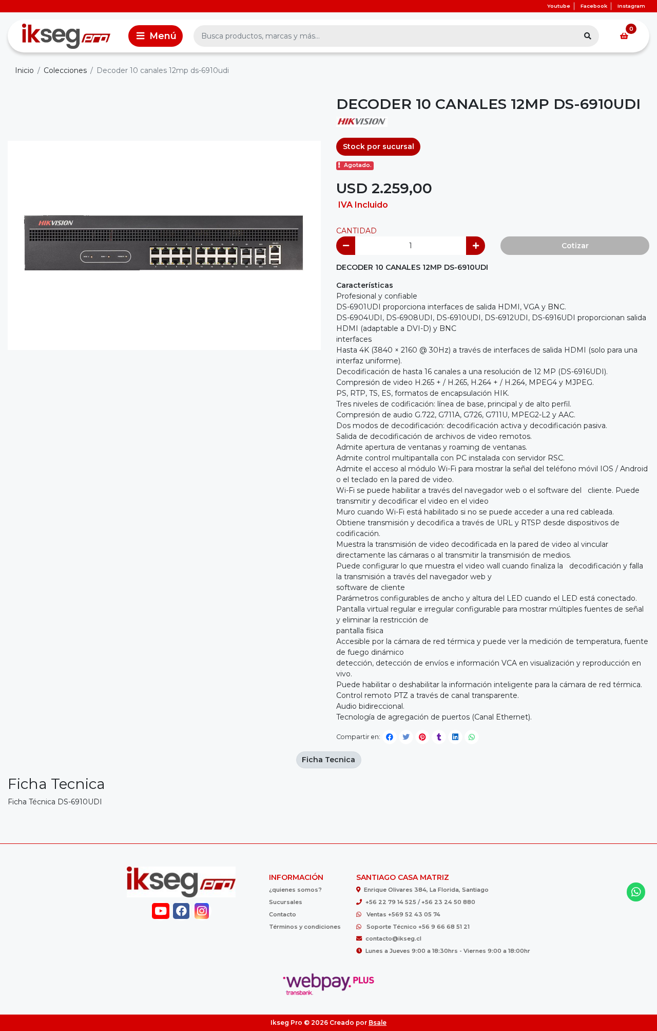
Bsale (378, 1022)
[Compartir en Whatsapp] (472, 737)
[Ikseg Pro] (66, 36)
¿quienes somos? (295, 889)
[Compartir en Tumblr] (439, 737)
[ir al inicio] (181, 882)
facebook (594, 6)
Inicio (24, 70)
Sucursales (285, 902)
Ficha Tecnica (328, 759)
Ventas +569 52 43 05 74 (403, 914)
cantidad (356, 230)
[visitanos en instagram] (201, 910)
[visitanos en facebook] (181, 910)
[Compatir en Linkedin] (455, 737)
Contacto (282, 914)
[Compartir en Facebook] (389, 737)
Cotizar (575, 245)
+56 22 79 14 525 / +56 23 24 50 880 (420, 902)
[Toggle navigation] (155, 36)
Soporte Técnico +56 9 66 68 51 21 (418, 926)
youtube (558, 6)
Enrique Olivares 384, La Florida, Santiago (426, 889)
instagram (631, 6)
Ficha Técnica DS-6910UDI (55, 801)
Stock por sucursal (378, 146)
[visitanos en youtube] (160, 910)
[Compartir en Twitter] (406, 737)
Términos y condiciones (305, 926)
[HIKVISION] (362, 125)
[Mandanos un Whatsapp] (636, 891)
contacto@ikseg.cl (393, 938)
